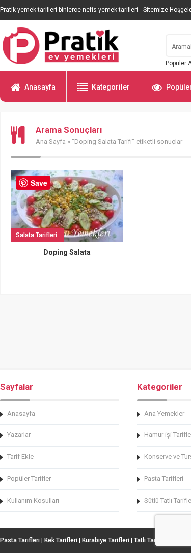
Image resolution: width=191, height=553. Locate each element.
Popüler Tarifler (29, 478)
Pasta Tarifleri (20, 540)
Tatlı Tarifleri (151, 540)
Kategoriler (111, 87)
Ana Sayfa (51, 141)
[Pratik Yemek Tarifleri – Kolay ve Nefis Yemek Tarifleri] (76, 45)
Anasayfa (40, 87)
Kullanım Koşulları (33, 500)
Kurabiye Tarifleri (105, 540)
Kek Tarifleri (60, 540)
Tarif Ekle (20, 456)
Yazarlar (19, 435)
